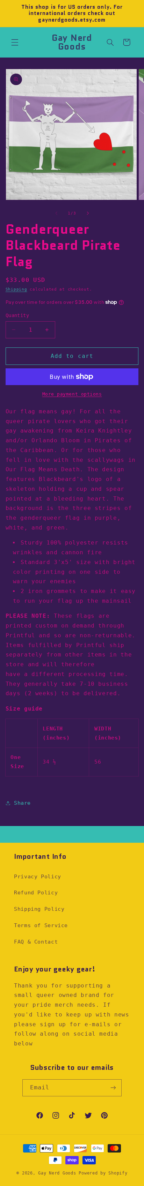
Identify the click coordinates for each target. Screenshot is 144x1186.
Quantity (17, 315)
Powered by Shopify (103, 1173)
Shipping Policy (39, 909)
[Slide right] (87, 213)
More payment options (72, 394)
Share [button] (22, 803)
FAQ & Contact (36, 942)
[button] (15, 42)
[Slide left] (56, 213)
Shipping (16, 289)
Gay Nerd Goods (57, 1173)
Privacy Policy (37, 876)
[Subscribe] (113, 1087)
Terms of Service (41, 925)
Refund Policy (36, 892)
